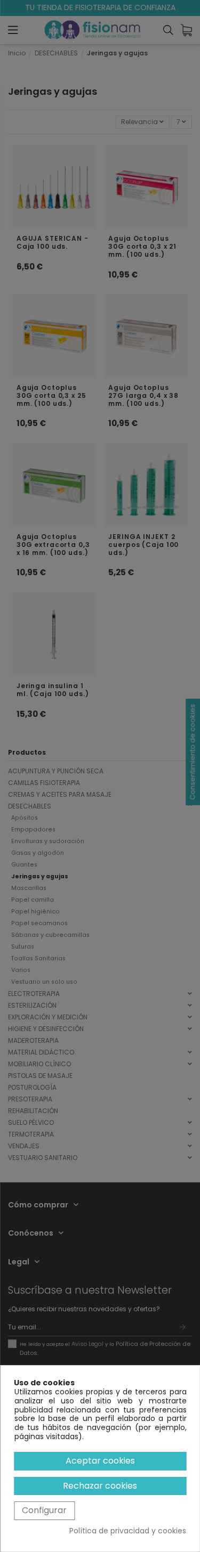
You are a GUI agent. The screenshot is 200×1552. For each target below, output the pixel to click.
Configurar (44, 1510)
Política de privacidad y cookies (127, 1530)
